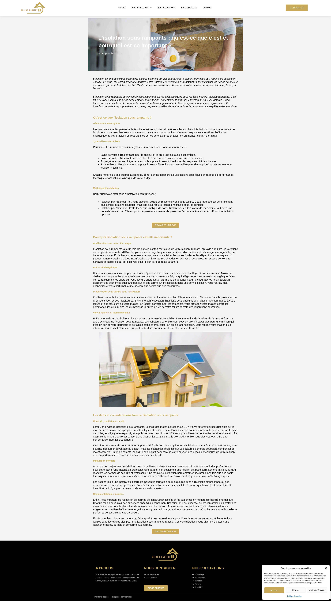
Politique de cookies (294, 596)
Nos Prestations (140, 8)
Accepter (274, 590)
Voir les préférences (317, 590)
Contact (207, 8)
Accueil (122, 8)
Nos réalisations (166, 8)
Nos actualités (189, 8)
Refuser (295, 590)
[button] (326, 568)
